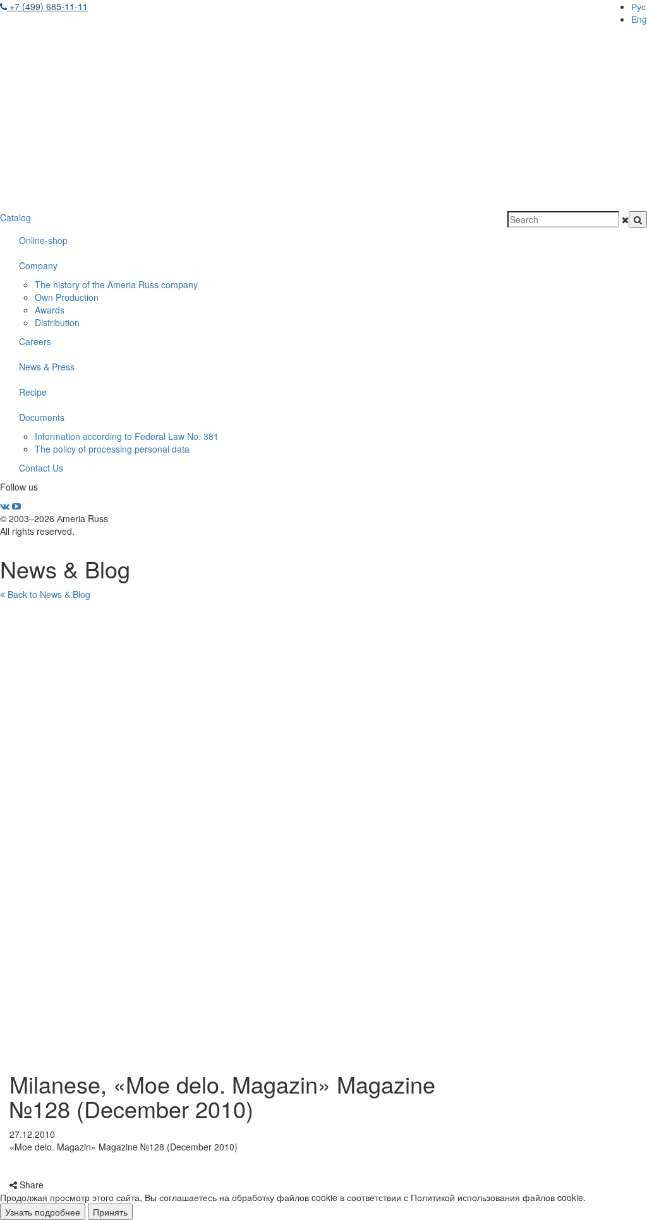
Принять (110, 1211)
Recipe (33, 392)
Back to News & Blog (47, 594)
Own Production (67, 297)
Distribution (57, 322)
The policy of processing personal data (112, 448)
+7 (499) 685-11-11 (47, 6)
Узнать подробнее (42, 1211)
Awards (49, 309)
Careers (35, 341)
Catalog (15, 217)
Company (38, 265)
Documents (41, 417)
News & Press (47, 366)
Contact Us (41, 467)
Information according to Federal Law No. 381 (127, 436)
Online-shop (43, 240)
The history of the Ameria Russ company (116, 284)
